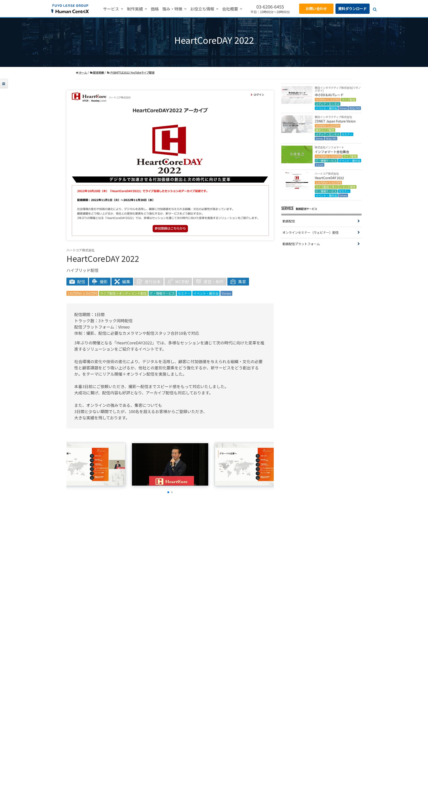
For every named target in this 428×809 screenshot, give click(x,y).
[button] (168, 492)
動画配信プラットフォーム (301, 244)
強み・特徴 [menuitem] (172, 9)
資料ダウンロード (352, 8)
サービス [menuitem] (111, 9)
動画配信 (288, 221)
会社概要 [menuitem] (230, 9)
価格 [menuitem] (155, 9)
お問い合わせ (316, 8)
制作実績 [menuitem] (135, 9)
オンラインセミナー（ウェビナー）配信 (310, 232)
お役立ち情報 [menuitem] (202, 9)
